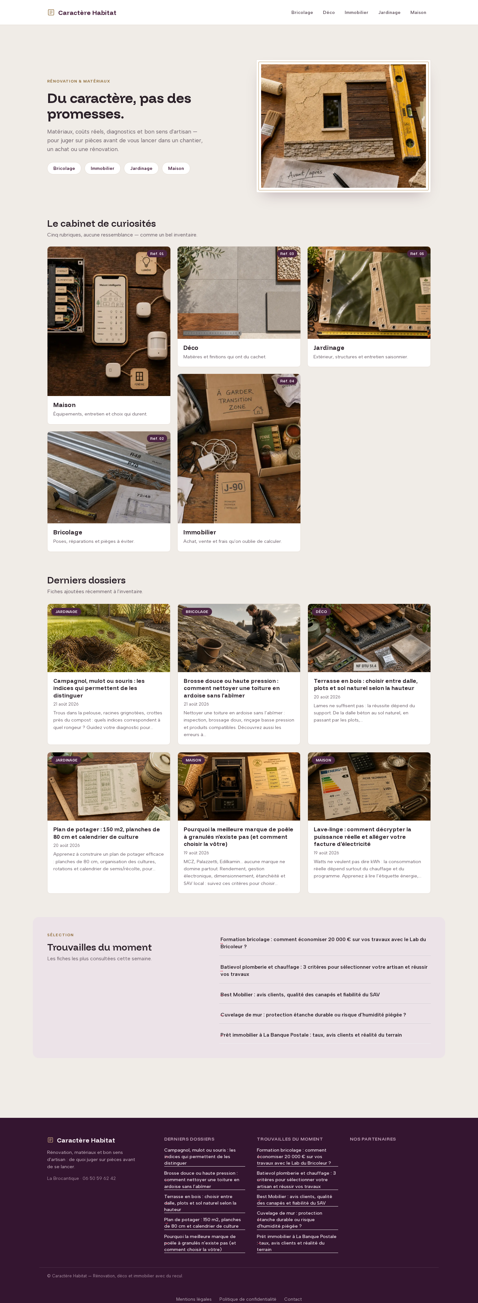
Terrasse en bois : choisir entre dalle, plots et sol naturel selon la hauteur (200, 1203)
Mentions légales (194, 1299)
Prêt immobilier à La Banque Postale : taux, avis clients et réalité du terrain (311, 1035)
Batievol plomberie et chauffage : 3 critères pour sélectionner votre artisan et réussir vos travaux (324, 970)
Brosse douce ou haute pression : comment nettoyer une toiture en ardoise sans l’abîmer (201, 1179)
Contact (293, 1299)
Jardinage (389, 12)
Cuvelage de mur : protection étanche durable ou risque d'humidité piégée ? (313, 1015)
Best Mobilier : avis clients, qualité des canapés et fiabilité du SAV (300, 994)
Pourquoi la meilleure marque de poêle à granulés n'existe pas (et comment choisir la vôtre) (200, 1242)
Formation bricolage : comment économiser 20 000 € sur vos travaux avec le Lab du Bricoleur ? (323, 943)
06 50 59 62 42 (99, 1178)
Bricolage (302, 12)
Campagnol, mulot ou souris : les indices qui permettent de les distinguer (200, 1156)
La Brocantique (63, 1178)
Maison (418, 12)
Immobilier (356, 12)
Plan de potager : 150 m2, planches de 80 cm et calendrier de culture (202, 1223)
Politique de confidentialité (247, 1299)
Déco (329, 12)
